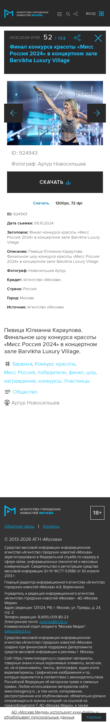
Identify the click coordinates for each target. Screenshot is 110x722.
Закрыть (98, 38)
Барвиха (22, 364)
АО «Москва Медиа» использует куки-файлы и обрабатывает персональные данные (51, 715)
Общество (25, 392)
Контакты (51, 526)
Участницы (76, 381)
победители (52, 372)
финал (76, 372)
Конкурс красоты (55, 364)
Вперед (96, 113)
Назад (13, 113)
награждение (20, 381)
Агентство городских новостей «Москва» (26, 13)
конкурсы (49, 381)
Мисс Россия (19, 372)
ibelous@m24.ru (17, 631)
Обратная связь (19, 526)
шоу (91, 372)
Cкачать (41, 203)
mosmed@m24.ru (53, 621)
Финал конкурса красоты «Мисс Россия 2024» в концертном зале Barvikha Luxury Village (53, 54)
